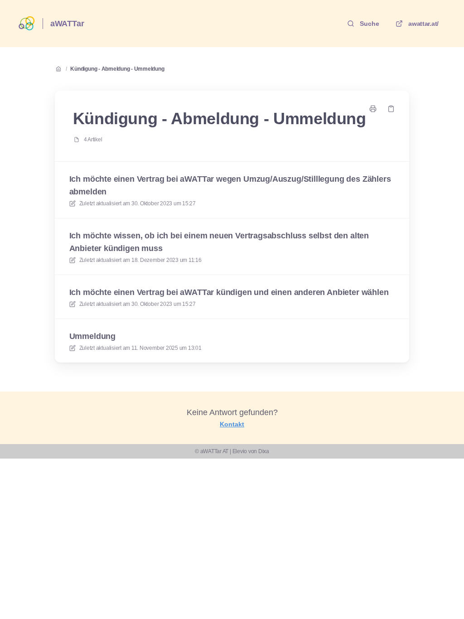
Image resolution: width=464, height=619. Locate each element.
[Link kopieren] (391, 109)
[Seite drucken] (373, 109)
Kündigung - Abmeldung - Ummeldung (117, 69)
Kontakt (232, 424)
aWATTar (67, 23)
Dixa (263, 451)
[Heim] (26, 23)
